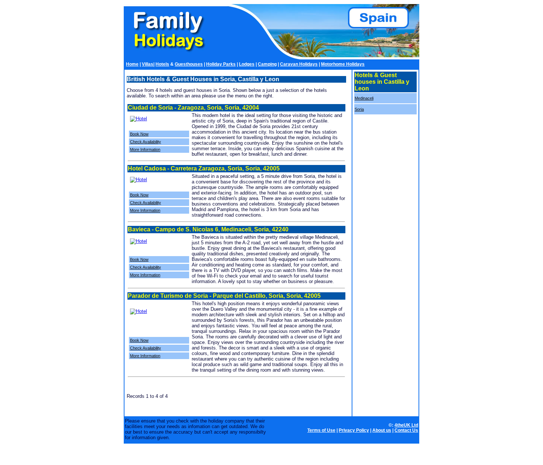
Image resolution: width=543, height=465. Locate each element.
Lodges (247, 64)
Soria (359, 109)
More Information (145, 149)
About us (381, 430)
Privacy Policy (354, 430)
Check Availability (145, 142)
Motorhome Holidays (343, 64)
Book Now (139, 134)
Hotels (162, 64)
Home (132, 64)
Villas (147, 64)
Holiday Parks (221, 64)
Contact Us (406, 430)
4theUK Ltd (406, 425)
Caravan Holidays (299, 64)
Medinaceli (364, 98)
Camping (267, 64)
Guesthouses (189, 64)
